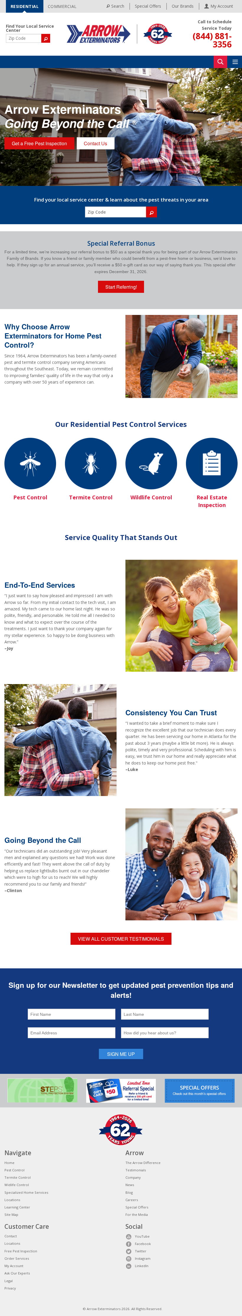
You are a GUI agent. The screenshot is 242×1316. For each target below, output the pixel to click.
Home (9, 1162)
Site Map (11, 1214)
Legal (8, 1281)
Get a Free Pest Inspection (39, 143)
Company (133, 1177)
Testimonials (135, 1170)
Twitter (140, 1251)
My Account (13, 1266)
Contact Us (95, 143)
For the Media (136, 1214)
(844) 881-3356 (212, 40)
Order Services (16, 1258)
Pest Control (14, 1170)
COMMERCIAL (62, 6)
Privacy (10, 1288)
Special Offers (148, 6)
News (129, 1185)
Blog (129, 1192)
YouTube (142, 1236)
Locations (12, 1200)
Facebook (143, 1243)
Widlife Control (16, 1185)
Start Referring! (121, 286)
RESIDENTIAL (25, 6)
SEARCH (151, 212)
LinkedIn (141, 1266)
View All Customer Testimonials (121, 938)
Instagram (143, 1258)
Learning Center (17, 1207)
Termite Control (17, 1177)
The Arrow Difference (143, 1162)
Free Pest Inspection (20, 1251)
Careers (131, 1200)
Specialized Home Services (26, 1192)
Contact (10, 1236)
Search (117, 6)
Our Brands (183, 6)
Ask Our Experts (17, 1273)
